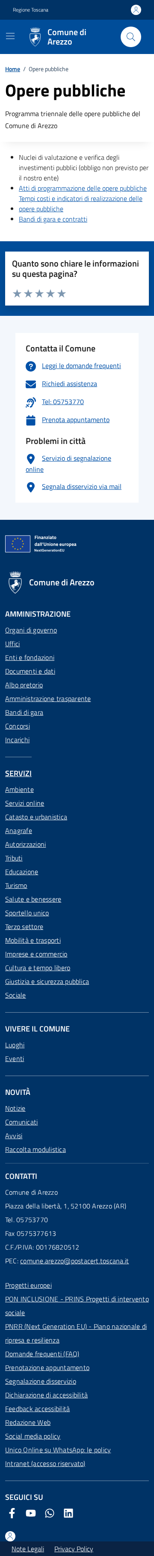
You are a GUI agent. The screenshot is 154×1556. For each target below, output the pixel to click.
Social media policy (33, 1436)
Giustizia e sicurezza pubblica (47, 981)
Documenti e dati (30, 671)
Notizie (15, 1108)
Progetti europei (28, 1285)
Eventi (14, 1058)
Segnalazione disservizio (40, 1381)
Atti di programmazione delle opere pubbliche (83, 188)
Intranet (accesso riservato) (45, 1463)
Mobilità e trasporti (33, 940)
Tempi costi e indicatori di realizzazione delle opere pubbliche (80, 203)
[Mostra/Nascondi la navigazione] (10, 36)
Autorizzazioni (25, 844)
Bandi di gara (24, 712)
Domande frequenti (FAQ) (42, 1354)
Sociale (15, 995)
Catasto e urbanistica (36, 817)
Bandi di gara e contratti (53, 219)
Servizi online (24, 803)
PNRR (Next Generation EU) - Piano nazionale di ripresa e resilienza (76, 1333)
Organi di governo (31, 630)
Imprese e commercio (36, 954)
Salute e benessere (33, 899)
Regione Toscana (30, 10)
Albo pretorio (24, 685)
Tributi (14, 858)
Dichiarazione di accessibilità (46, 1395)
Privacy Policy (73, 1549)
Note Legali (28, 1549)
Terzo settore (24, 926)
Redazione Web (27, 1422)
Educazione (21, 871)
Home (12, 68)
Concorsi (17, 726)
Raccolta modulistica (35, 1149)
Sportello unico (27, 913)
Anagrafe (18, 830)
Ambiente (19, 789)
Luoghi (14, 1045)
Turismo (16, 885)
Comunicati (21, 1122)
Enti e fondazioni (29, 657)
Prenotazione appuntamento (47, 1367)
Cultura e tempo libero (37, 967)
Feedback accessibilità (37, 1408)
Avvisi (13, 1135)
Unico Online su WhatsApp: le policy (58, 1450)
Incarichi (17, 740)
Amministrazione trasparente (48, 698)
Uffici (12, 644)
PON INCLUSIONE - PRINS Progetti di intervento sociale (77, 1306)
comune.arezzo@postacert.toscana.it (74, 1261)
